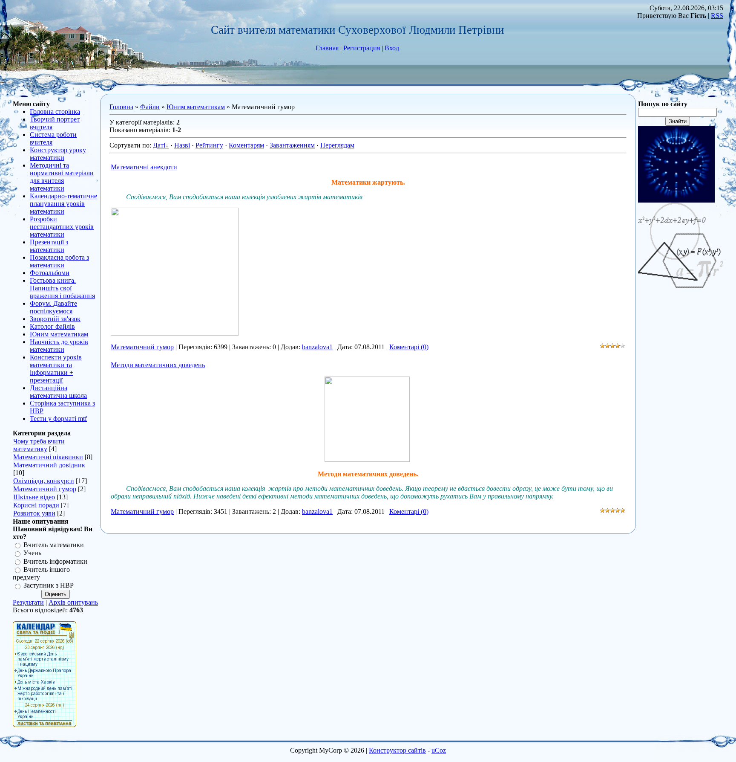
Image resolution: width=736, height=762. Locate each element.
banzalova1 (317, 347)
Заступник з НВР (48, 585)
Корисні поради (36, 505)
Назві (182, 145)
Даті (159, 145)
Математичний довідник (49, 465)
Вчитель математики (53, 544)
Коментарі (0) (408, 347)
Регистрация (361, 48)
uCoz (438, 750)
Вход (392, 48)
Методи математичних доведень (158, 364)
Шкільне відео (34, 497)
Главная (327, 48)
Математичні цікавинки (48, 457)
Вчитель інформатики (55, 561)
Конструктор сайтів (397, 750)
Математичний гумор (44, 489)
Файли (150, 106)
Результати (28, 602)
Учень (32, 553)
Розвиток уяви (34, 513)
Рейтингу (209, 145)
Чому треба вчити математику (39, 444)
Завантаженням (292, 145)
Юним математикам (196, 106)
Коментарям (246, 145)
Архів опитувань (73, 602)
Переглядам (337, 145)
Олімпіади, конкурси (43, 480)
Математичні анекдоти (144, 167)
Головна (121, 106)
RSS (717, 15)
